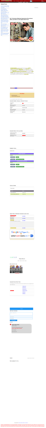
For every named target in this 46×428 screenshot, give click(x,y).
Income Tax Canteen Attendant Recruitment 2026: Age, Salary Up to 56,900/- (5, 6)
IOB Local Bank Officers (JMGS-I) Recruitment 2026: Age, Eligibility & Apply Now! (4, 16)
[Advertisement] (25, 4)
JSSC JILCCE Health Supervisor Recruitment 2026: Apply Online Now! (5, 25)
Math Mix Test (24, 287)
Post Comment (13, 320)
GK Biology (24, 293)
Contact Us (26, 422)
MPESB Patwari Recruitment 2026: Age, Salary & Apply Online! (5, 31)
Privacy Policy (20, 422)
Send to (11, 257)
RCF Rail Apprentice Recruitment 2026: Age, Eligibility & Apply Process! (4, 10)
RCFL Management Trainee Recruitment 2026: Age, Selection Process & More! (4, 28)
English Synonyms (25, 290)
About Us (24, 422)
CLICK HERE (23, 218)
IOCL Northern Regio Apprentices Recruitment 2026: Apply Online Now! (5, 13)
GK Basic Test (24, 286)
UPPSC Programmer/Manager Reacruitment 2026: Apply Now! (5, 34)
